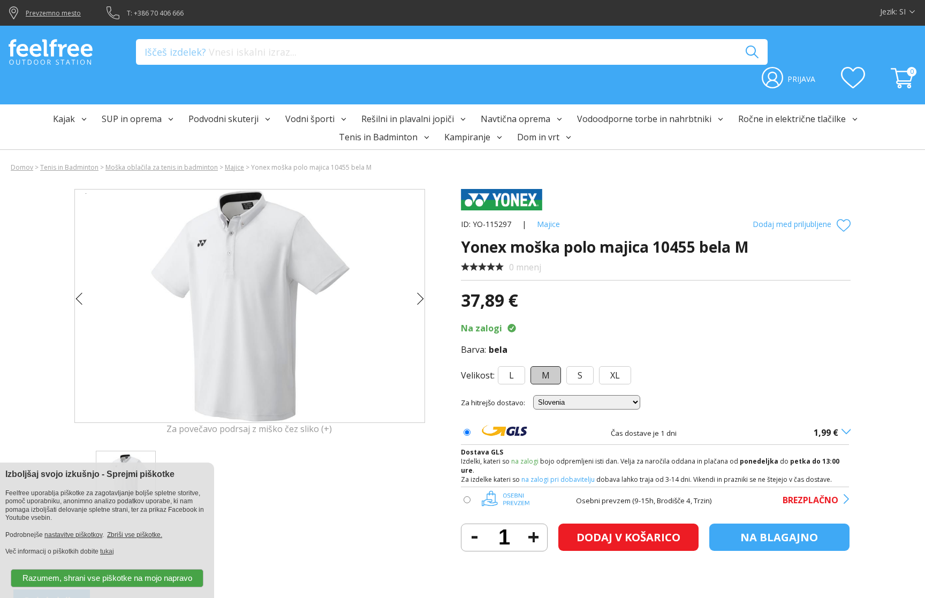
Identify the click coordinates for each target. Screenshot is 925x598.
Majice (234, 167)
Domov (22, 167)
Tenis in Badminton (69, 167)
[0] (903, 85)
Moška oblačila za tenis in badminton (161, 167)
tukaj (107, 551)
